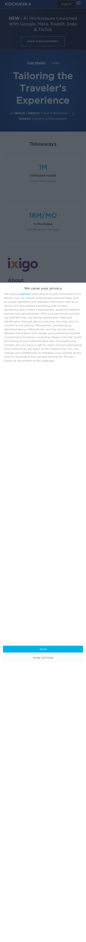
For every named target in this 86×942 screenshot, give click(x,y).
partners (25, 293)
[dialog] (43, 612)
